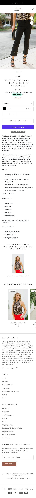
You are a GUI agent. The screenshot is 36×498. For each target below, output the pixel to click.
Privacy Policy (25, 478)
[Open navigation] (3, 9)
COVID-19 (5, 408)
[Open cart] (33, 9)
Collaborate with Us (8, 434)
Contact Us (6, 438)
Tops (4, 378)
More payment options (18, 131)
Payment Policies (8, 431)
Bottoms (5, 381)
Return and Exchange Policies (12, 428)
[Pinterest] (17, 368)
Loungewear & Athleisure (10, 391)
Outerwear (5, 388)
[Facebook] (3, 368)
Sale (3, 398)
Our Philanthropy (7, 415)
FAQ (3, 421)
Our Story (5, 412)
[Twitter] (7, 368)
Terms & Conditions (12, 478)
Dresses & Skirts (7, 385)
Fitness (4, 394)
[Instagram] (12, 368)
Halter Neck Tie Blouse (18, 276)
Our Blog (5, 418)
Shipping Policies (8, 425)
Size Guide (18, 98)
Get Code (9, 464)
